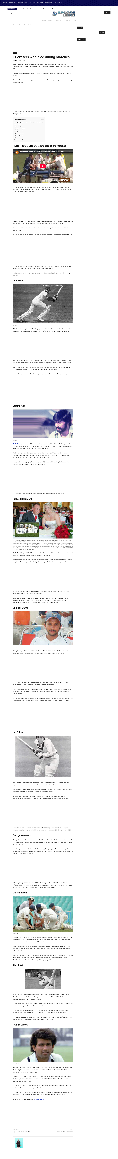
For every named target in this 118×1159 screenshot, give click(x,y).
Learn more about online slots (64, 1132)
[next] (109, 9)
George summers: (20, 134)
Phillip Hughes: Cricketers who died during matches (29, 122)
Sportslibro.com (39, 1099)
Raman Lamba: (20, 140)
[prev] (107, 9)
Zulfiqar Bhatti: (19, 130)
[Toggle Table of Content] (41, 119)
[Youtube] (11, 14)
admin (15, 60)
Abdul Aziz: (18, 138)
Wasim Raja (16, 444)
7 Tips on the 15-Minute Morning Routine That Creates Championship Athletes (37, 8)
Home (14, 24)
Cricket (19, 24)
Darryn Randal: (19, 136)
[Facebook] (9, 14)
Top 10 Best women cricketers (21, 1132)
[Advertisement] (43, 39)
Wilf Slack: (18, 124)
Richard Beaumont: (20, 128)
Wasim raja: (18, 126)
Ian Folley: (18, 132)
